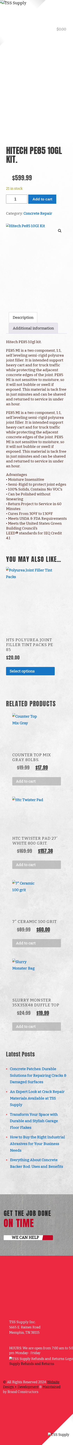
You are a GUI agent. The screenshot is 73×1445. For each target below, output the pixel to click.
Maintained (51, 1387)
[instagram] (25, 1372)
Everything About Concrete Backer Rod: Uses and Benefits (36, 1163)
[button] (59, 230)
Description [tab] (23, 317)
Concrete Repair (38, 213)
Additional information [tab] (33, 328)
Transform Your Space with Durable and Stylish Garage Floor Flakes (34, 1121)
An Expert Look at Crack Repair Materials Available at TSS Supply (37, 1098)
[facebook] (19, 1372)
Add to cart (42, 199)
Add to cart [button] (26, 781)
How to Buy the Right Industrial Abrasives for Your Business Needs (37, 1143)
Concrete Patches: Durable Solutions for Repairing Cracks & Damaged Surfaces (38, 1075)
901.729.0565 (52, 38)
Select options (22, 671)
